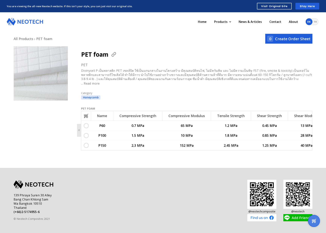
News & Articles (250, 22)
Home (202, 22)
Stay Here (307, 6)
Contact (275, 22)
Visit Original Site (274, 6)
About (293, 22)
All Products (23, 38)
